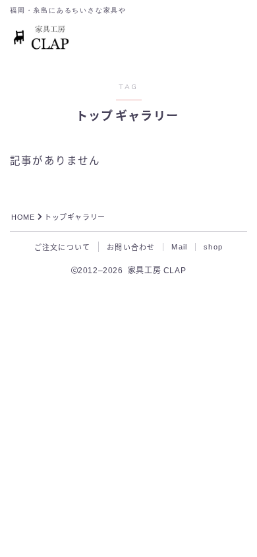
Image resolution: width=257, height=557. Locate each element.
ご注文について (62, 247)
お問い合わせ (131, 247)
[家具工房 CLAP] (42, 38)
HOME (22, 217)
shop (213, 247)
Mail (179, 247)
